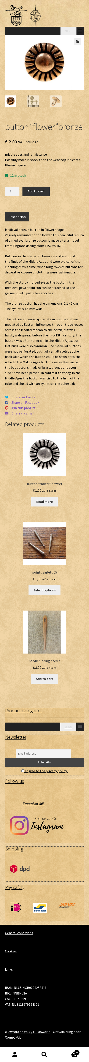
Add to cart (36, 191)
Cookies (11, 951)
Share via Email (23, 413)
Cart (68, 1051)
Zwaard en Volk (33, 803)
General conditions (19, 933)
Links (9, 969)
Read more (44, 501)
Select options (44, 590)
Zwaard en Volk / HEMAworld (29, 1032)
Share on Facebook (25, 402)
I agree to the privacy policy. (46, 771)
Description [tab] (17, 217)
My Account (15, 1054)
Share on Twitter (24, 397)
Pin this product (24, 408)
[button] (77, 41)
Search (44, 1054)
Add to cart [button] (44, 679)
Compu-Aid (13, 1037)
